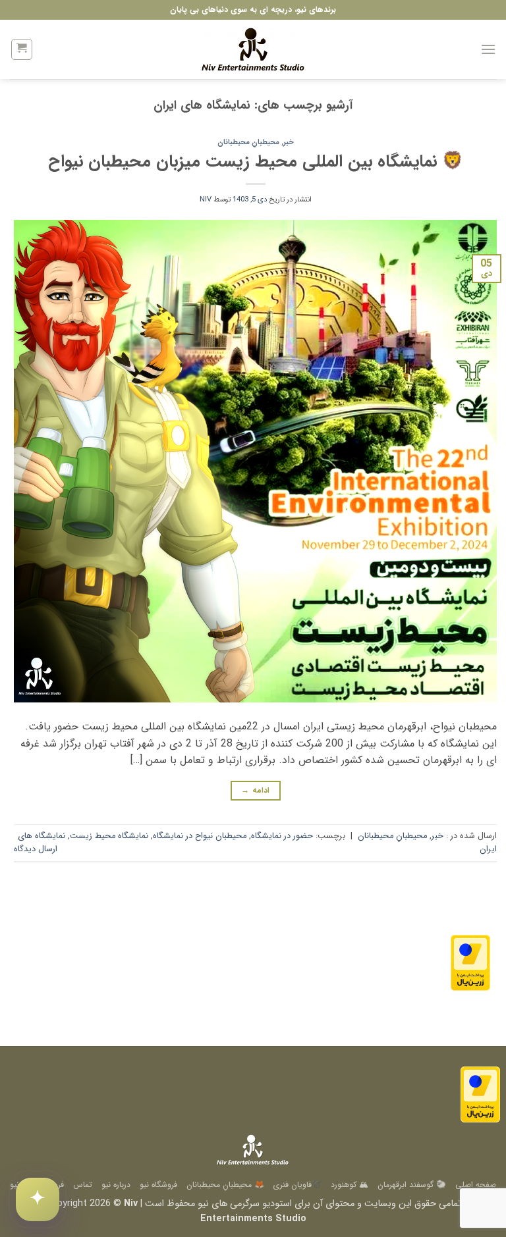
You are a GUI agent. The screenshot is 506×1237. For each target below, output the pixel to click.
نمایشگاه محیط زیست (109, 836)
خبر (288, 142)
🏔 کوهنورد (349, 1184)
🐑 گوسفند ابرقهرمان (412, 1184)
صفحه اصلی (475, 1184)
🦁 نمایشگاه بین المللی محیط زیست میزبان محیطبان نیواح (255, 161)
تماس (82, 1184)
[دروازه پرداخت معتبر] (470, 962)
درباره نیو (115, 1184)
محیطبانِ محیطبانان (248, 142)
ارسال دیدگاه (35, 849)
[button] (488, 49)
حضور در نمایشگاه (282, 836)
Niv (205, 199)
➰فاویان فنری (297, 1184)
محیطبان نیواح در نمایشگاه (199, 836)
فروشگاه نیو (158, 1184)
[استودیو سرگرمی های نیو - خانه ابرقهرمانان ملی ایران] (253, 49)
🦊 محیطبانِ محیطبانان (225, 1184)
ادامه (255, 790)
